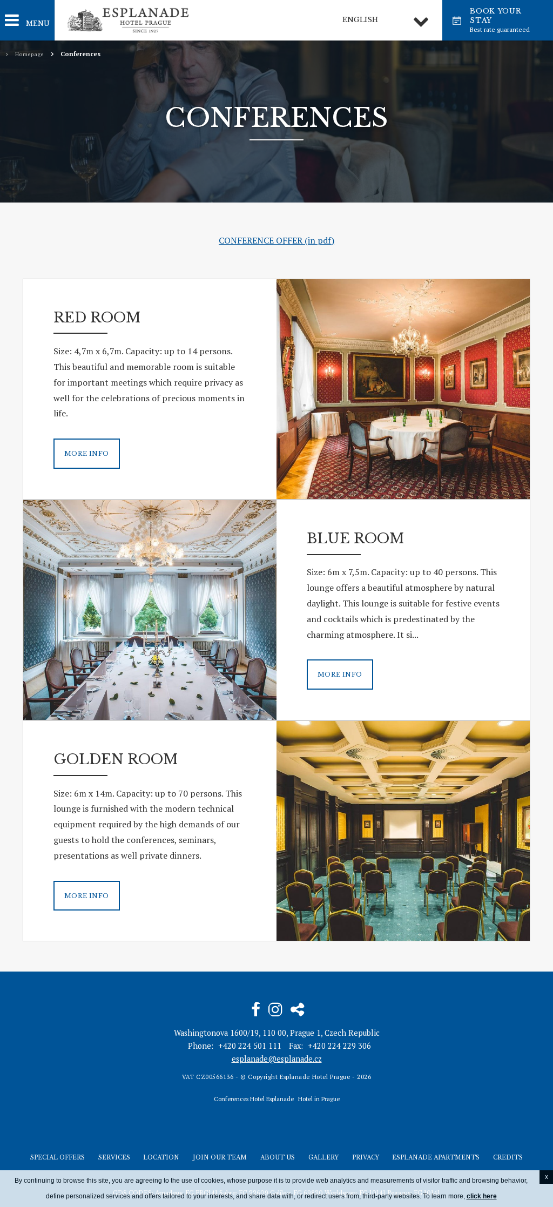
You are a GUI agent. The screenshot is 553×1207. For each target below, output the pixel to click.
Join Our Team (220, 1157)
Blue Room (355, 538)
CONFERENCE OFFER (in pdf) (276, 240)
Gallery (323, 1157)
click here (482, 1196)
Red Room (96, 317)
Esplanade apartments (436, 1157)
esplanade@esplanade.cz (277, 1059)
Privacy (365, 1157)
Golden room (115, 759)
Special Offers (57, 1157)
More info (86, 453)
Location (161, 1157)
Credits (508, 1157)
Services (114, 1157)
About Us (277, 1157)
